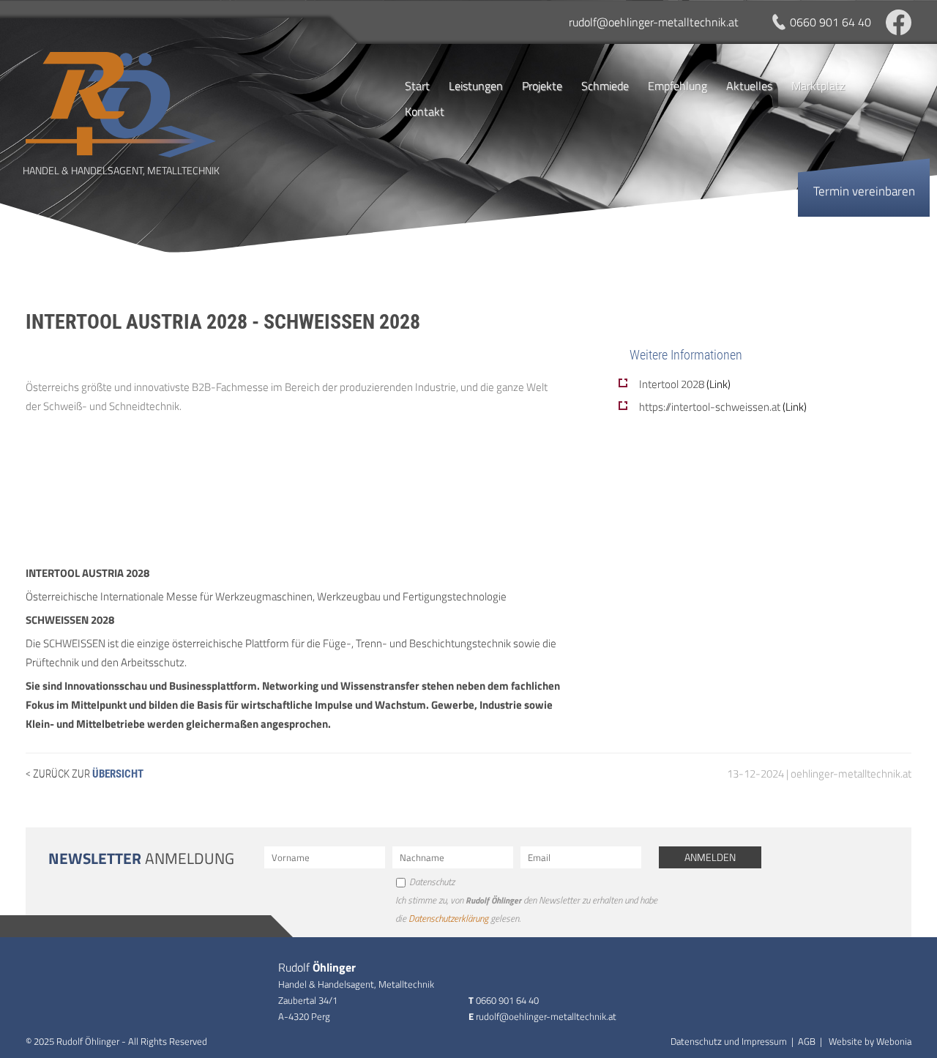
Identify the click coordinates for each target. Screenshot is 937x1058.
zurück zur (87, 774)
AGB (806, 1041)
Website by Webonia (870, 1041)
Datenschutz (432, 881)
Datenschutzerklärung (448, 918)
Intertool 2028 (685, 384)
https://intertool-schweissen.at (723, 406)
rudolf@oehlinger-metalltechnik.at (654, 22)
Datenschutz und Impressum (729, 1041)
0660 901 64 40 (830, 22)
